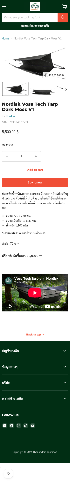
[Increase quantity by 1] (36, 156)
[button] (15, 89)
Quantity (7, 144)
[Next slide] (66, 89)
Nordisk (10, 116)
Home (6, 38)
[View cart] (64, 6)
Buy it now (35, 182)
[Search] (63, 17)
